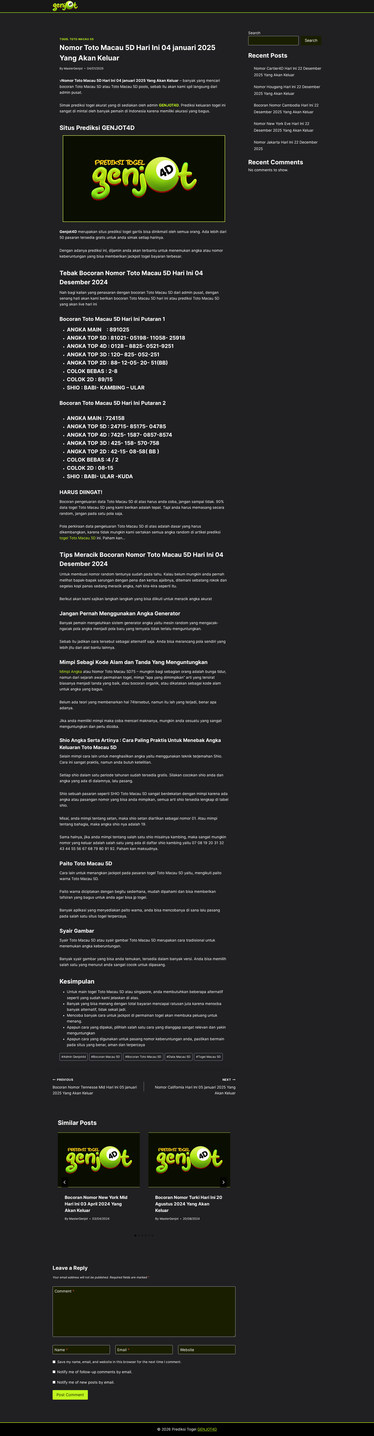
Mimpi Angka (71, 671)
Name (61, 1350)
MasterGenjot (73, 68)
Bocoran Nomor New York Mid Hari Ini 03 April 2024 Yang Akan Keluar (96, 1204)
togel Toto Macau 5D (78, 538)
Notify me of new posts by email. (85, 1382)
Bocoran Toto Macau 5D (143, 1056)
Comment (64, 1291)
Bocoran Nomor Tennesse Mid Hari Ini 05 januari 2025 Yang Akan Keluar (95, 1086)
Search (254, 33)
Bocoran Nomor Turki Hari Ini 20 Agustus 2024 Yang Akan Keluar (188, 1204)
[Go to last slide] (64, 1182)
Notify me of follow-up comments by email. (94, 1372)
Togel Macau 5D (208, 1056)
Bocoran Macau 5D (105, 1056)
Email (123, 1350)
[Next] (223, 1182)
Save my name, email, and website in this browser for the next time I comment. (119, 1362)
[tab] (135, 1235)
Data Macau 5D (178, 1056)
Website (187, 1350)
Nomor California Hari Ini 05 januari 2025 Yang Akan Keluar (195, 1086)
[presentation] (99, 1159)
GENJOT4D (169, 105)
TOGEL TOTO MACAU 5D (77, 39)
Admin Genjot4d (73, 1056)
